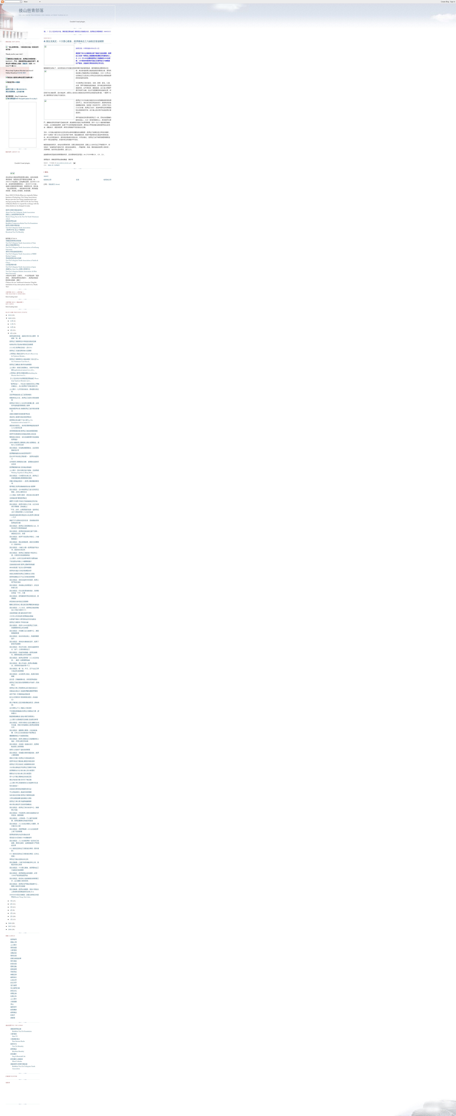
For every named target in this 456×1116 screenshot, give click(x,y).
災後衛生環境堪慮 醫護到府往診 (20, 789)
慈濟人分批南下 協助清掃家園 (20, 750)
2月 (11, 916)
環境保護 (13, 947)
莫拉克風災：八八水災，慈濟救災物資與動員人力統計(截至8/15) (24, 609)
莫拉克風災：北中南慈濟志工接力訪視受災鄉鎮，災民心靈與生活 (24, 490)
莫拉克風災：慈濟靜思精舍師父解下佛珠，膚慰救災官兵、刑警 (24, 532)
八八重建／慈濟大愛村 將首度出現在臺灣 (24, 495)
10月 (12, 327)
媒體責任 (13, 977)
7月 (11, 901)
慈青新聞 (13, 969)
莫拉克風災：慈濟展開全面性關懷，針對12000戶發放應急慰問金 (23, 874)
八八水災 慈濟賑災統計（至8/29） (21, 347)
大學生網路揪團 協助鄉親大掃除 (20, 798)
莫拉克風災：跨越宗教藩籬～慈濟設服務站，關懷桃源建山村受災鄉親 (23, 653)
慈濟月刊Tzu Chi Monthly (17, 1045)
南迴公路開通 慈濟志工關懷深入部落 (22, 574)
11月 (12, 324)
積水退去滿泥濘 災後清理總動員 (20, 804)
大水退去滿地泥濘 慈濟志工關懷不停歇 (23, 767)
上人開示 (13, 945)
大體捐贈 (13, 1001)
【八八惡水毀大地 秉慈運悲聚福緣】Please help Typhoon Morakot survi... (24, 379)
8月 (11, 333)
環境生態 (13, 956)
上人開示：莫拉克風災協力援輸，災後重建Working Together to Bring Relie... (24, 471)
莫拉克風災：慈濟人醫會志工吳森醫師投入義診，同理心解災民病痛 (24, 740)
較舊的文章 (107, 180)
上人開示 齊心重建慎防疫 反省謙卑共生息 (24, 783)
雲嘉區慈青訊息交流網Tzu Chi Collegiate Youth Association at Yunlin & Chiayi (22, 260)
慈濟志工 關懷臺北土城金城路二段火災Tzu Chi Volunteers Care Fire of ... (24, 360)
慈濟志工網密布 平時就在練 (19, 622)
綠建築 (12, 1018)
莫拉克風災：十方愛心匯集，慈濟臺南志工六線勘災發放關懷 (75, 41)
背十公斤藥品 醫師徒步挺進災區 (20, 777)
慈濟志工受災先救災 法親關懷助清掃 (22, 764)
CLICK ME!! (21, 73)
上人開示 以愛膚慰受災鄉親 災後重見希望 (24, 719)
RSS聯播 (17, 82)
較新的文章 (47, 180)
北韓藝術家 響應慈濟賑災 (18, 498)
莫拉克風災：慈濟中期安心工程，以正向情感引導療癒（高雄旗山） (24, 505)
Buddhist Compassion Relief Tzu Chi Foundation (22, 223)
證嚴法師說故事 (15, 958)
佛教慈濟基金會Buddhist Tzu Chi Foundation (21, 1030)
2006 (10, 929)
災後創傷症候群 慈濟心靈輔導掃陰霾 (22, 564)
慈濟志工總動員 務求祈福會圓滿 (20, 364)
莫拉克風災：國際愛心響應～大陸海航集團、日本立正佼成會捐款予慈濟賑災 (23, 731)
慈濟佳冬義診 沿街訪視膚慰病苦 (20, 571)
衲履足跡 (13, 974)
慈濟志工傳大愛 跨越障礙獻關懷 (20, 801)
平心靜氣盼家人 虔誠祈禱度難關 (20, 792)
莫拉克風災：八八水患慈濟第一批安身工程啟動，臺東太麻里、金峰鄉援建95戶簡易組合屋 (24, 843)
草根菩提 (13, 972)
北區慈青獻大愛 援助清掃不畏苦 (20, 613)
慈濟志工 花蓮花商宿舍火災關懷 (20, 351)
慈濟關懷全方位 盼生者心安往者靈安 (22, 770)
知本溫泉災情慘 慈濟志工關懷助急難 (22, 795)
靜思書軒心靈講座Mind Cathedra (16, 1060)
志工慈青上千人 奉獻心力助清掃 (20, 708)
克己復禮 (13, 985)
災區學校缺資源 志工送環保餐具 (20, 395)
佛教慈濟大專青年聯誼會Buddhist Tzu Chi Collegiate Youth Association (22, 1066)
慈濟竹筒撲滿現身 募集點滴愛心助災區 (23, 434)
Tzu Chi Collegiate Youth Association (18, 228)
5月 (11, 907)
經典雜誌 (13, 1012)
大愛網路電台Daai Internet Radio (17, 1040)
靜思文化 (13, 991)
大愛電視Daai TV (14, 1035)
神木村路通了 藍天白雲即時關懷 (20, 567)
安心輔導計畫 (15, 988)
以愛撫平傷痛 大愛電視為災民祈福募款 (23, 619)
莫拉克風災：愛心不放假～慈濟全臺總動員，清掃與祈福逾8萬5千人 (23, 664)
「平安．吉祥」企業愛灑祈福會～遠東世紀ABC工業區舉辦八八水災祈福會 (24, 510)
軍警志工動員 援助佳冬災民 (19, 859)
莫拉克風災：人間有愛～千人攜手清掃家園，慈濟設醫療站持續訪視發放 (23, 819)
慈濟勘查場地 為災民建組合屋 (20, 834)
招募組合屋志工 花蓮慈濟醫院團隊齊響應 (24, 691)
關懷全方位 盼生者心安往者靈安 (20, 773)
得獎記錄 (13, 993)
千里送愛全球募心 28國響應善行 (21, 561)
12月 (12, 321)
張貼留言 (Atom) (54, 184)
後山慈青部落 (31, 10)
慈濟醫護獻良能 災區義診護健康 (20, 467)
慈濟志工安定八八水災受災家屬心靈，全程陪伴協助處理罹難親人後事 (24, 404)
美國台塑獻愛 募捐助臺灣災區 (20, 414)
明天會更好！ (14, 786)
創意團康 (13, 1010)
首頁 (77, 180)
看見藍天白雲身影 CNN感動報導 (21, 838)
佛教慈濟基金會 (11, 221)
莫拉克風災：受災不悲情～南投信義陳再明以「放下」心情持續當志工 (24, 648)
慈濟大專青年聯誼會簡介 (14, 210)
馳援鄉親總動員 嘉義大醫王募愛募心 (22, 716)
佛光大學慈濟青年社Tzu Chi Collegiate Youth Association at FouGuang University (22, 247)
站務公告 (13, 996)
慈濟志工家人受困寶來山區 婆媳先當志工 (24, 688)
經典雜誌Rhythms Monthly (17, 1050)
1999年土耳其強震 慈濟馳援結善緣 (21, 616)
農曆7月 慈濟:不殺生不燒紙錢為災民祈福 (23, 501)
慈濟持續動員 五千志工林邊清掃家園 (22, 577)
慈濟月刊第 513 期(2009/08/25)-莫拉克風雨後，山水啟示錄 (16, 90)
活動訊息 (13, 953)
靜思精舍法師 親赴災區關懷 (19, 601)
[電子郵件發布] (74, 163)
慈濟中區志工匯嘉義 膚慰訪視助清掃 (22, 761)
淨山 (12, 1004)
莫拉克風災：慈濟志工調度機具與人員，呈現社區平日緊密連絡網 (24, 527)
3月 (11, 913)
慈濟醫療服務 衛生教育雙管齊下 (20, 453)
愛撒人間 (50, 165)
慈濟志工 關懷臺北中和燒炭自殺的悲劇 (23, 341)
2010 (10, 315)
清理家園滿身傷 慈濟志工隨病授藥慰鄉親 (24, 431)
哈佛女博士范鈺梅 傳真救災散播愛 (21, 344)
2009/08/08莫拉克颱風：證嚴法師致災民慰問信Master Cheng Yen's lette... (24, 896)
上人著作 (13, 999)
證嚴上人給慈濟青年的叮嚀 (15, 214)
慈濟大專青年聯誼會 (13, 225)
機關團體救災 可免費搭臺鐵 (19, 736)
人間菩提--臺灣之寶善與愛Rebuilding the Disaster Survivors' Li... (23, 374)
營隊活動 (13, 966)
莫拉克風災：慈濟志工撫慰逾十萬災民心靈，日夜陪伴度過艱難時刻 (23, 554)
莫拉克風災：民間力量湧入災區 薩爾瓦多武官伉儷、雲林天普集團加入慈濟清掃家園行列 (24, 724)
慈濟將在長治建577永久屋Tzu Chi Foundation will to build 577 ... (21, 421)
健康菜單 (13, 1007)
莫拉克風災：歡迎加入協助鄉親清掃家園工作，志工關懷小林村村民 (24, 879)
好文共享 (13, 982)
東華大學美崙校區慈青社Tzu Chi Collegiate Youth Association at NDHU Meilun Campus (21, 254)
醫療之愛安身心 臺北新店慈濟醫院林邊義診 (24, 604)
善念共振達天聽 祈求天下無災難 (20, 780)
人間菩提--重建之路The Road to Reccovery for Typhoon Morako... (24, 355)
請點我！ (26, 63)
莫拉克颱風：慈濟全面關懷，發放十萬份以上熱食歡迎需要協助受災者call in (24, 890)
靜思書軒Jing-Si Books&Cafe (17, 1055)
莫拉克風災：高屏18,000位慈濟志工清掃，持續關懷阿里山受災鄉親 (24, 626)
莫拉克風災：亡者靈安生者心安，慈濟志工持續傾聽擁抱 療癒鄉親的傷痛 (24, 477)
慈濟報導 (57, 165)
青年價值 (13, 961)
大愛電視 (13, 950)
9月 (11, 330)
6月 (11, 904)
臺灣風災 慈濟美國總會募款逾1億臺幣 (22, 486)
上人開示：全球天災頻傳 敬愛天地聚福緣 (24, 558)
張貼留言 (46, 176)
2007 (10, 926)
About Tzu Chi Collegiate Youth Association (20, 212)
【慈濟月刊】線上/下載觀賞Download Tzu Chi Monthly (15, 231)
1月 (11, 919)
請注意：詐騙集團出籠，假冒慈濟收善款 (23, 679)
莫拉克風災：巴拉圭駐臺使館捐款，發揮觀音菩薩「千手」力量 (24, 592)
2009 (10, 318)
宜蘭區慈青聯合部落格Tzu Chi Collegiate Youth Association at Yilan (21, 242)
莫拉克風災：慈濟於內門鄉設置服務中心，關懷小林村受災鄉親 (24, 885)
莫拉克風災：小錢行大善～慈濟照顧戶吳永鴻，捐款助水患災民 (24, 548)
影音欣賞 (13, 964)
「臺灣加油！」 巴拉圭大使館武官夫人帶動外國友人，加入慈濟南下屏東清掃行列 (24, 385)
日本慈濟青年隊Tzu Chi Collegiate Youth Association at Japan (21, 266)
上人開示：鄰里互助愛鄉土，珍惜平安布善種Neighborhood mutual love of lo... (24, 368)
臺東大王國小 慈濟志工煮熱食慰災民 (22, 758)
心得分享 (13, 980)
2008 (10, 923)
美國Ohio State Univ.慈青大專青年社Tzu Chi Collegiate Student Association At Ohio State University (21, 271)
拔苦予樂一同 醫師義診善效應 (20, 694)
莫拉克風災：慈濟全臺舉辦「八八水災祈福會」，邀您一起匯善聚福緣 (24, 659)
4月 (11, 910)
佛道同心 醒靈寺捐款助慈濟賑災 (20, 417)
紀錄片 (12, 1015)
